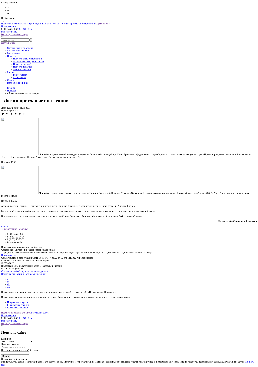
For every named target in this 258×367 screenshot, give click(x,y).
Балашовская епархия (18, 305)
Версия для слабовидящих (14, 34)
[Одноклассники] (11, 114)
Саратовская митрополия (20, 48)
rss (8, 287)
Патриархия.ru (8, 255)
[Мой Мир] (24, 114)
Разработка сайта (40, 312)
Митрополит (13, 53)
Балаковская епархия (17, 307)
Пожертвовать (8, 26)
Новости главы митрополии (27, 58)
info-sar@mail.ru (9, 31)
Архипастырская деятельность (28, 61)
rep (8, 279)
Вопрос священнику (17, 83)
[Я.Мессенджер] (3, 114)
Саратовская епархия (18, 50)
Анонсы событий (22, 69)
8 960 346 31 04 (24, 29)
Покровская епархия (17, 302)
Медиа (10, 72)
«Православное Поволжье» (15, 229)
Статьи (10, 80)
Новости (11, 56)
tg (8, 281)
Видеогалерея (20, 74)
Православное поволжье (48, 23)
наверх (4, 226)
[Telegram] (15, 114)
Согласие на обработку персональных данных (24, 271)
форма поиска (102, 23)
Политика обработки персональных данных (23, 274)
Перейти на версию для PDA (16, 312)
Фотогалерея (19, 77)
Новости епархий (22, 64)
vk (8, 284)
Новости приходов (22, 66)
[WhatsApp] (20, 114)
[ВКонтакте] (7, 114)
